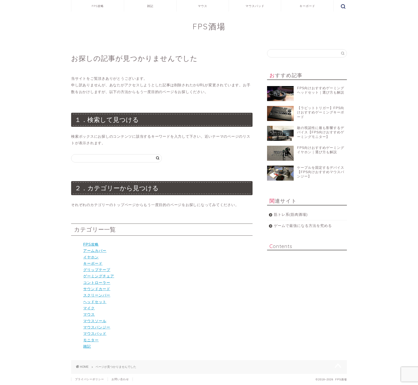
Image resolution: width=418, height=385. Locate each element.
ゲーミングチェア (98, 276)
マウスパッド (255, 6)
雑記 (150, 6)
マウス (202, 6)
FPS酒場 (209, 26)
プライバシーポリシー (89, 379)
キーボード (307, 6)
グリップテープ (96, 270)
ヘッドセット (94, 302)
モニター (91, 340)
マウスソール (94, 321)
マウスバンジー (96, 327)
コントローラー (96, 283)
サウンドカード (96, 289)
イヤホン (91, 257)
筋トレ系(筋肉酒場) (291, 214)
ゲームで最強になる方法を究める (303, 226)
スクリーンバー (96, 295)
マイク (89, 308)
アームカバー (94, 251)
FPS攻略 (98, 6)
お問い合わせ (120, 379)
